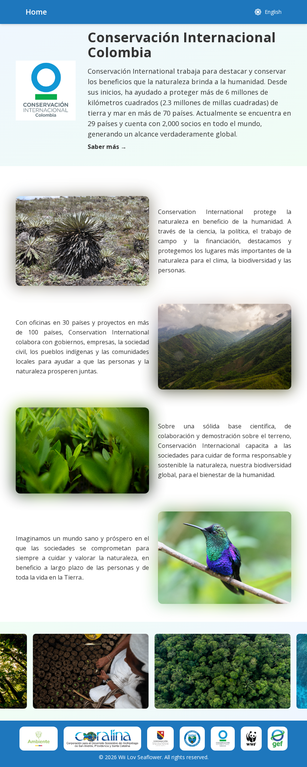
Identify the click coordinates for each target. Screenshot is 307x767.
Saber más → (107, 147)
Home (36, 12)
